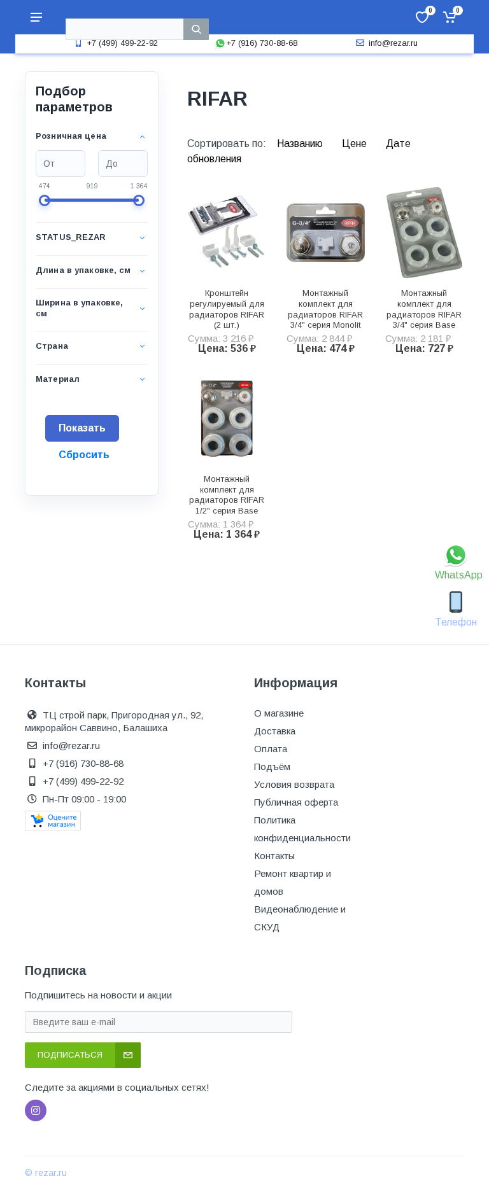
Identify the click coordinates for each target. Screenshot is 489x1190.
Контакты (274, 855)
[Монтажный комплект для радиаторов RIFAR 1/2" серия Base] (227, 418)
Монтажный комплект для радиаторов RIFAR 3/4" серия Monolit (325, 309)
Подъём (272, 766)
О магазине (279, 713)
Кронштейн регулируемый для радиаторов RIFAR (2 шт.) (226, 309)
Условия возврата (294, 784)
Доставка (274, 730)
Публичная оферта (296, 802)
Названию (301, 143)
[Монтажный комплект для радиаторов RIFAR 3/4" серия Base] (424, 232)
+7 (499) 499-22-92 (122, 43)
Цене (355, 143)
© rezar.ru (46, 1173)
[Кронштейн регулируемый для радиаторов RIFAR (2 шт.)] (227, 232)
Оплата (270, 748)
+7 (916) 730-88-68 (261, 43)
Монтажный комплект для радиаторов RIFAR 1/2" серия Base (226, 494)
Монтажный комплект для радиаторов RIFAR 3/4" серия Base (424, 309)
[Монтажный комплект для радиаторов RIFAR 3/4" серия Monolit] (326, 232)
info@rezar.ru (393, 43)
